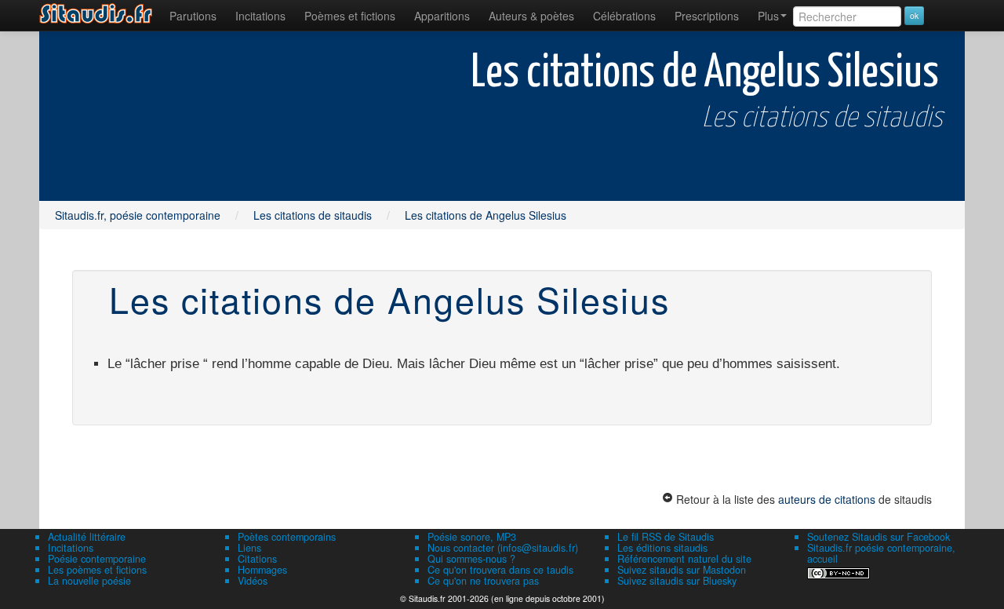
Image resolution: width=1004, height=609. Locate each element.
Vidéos (252, 581)
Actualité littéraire (87, 537)
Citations (257, 559)
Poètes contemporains (287, 537)
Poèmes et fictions (349, 16)
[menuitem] (193, 15)
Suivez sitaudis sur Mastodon (681, 570)
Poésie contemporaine (97, 559)
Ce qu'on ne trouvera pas (483, 581)
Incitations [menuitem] (260, 16)
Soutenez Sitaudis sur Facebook (878, 537)
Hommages (262, 570)
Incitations (70, 548)
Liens (249, 548)
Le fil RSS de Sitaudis (665, 537)
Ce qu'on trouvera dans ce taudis (500, 570)
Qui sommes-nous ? (471, 559)
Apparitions (442, 16)
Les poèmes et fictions (97, 570)
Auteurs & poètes (531, 16)
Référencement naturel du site (684, 559)
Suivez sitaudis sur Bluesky (677, 581)
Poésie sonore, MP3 (471, 537)
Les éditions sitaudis (662, 548)
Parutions (192, 16)
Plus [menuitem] (768, 16)
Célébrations (624, 16)
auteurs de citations (826, 499)
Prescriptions (707, 16)
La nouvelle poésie (89, 581)
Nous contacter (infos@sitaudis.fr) (502, 548)
